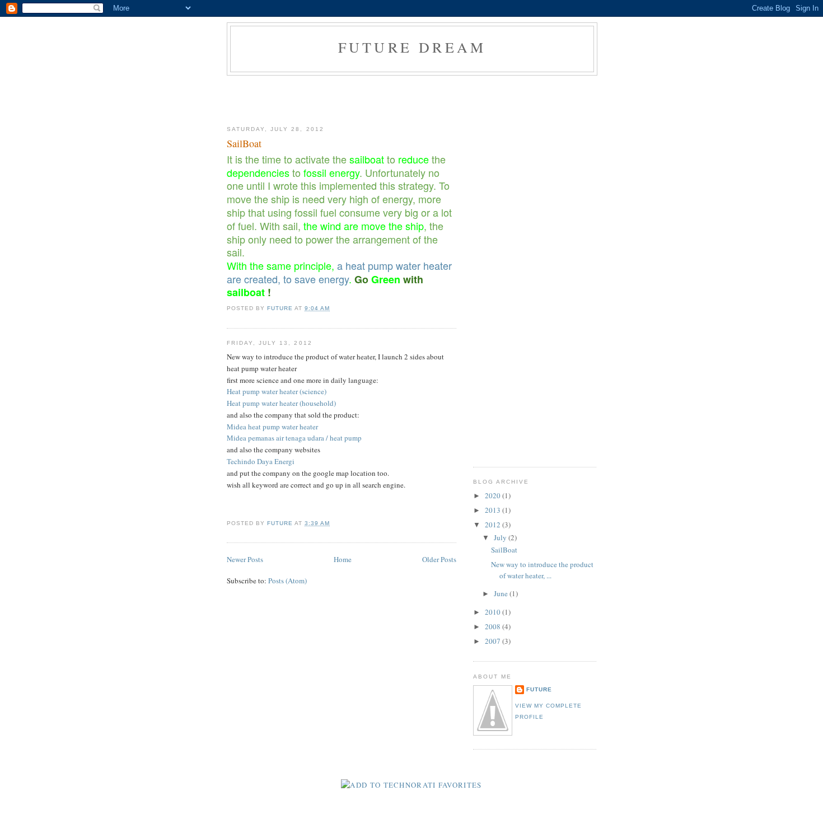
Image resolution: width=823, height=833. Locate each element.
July (501, 537)
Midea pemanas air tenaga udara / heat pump (294, 438)
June (501, 593)
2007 (493, 641)
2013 (493, 510)
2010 (493, 612)
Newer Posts (245, 559)
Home (343, 559)
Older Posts (439, 559)
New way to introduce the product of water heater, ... (542, 570)
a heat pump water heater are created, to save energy (339, 272)
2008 (493, 626)
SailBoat (244, 143)
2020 (493, 495)
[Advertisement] (411, 98)
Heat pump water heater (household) (281, 403)
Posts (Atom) (287, 580)
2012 (493, 525)
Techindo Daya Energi (260, 461)
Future (539, 689)
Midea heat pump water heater (272, 427)
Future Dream (412, 47)
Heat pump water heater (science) (276, 391)
